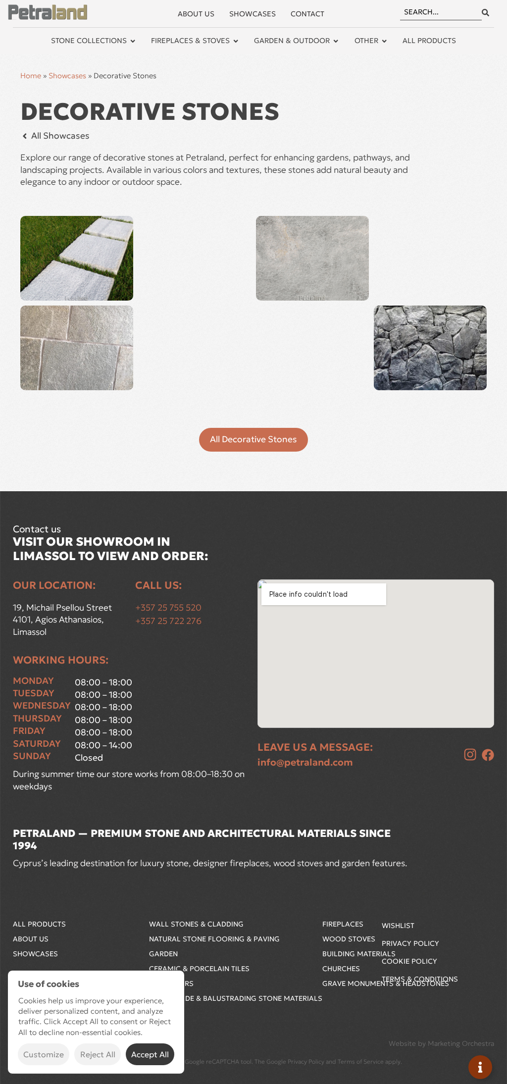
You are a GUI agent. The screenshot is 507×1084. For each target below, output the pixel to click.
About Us (31, 938)
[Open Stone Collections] (132, 41)
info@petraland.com (305, 762)
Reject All (97, 1054)
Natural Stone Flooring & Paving (214, 938)
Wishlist (398, 925)
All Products (39, 924)
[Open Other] (384, 41)
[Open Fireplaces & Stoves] (235, 41)
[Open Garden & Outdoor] (335, 41)
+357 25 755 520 (168, 607)
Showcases (67, 75)
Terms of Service (361, 1061)
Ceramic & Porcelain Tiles (199, 968)
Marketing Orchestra (461, 1043)
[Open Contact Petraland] (480, 1067)
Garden (163, 953)
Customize (43, 1054)
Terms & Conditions (420, 979)
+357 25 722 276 (168, 621)
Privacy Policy (410, 943)
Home (30, 75)
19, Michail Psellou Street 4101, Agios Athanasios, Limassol (63, 619)
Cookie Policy (409, 961)
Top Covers (171, 983)
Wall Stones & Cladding (196, 924)
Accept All (150, 1054)
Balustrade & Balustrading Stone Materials (235, 998)
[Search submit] (485, 12)
